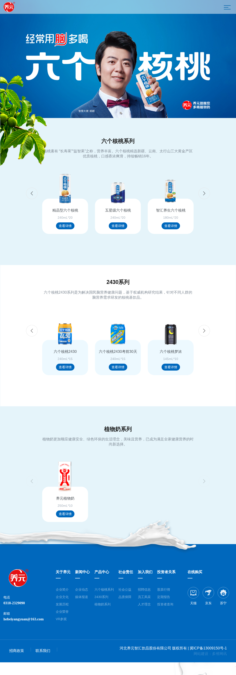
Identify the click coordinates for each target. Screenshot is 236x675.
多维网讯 (219, 654)
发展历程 (62, 604)
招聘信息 (144, 589)
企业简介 (62, 589)
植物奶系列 (102, 604)
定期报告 (163, 597)
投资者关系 (166, 572)
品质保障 (124, 597)
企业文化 (62, 597)
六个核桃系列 (104, 589)
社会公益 (124, 589)
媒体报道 (81, 597)
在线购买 (195, 572)
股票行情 (163, 589)
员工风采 (144, 597)
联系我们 (42, 651)
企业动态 (81, 589)
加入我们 (145, 572)
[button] (204, 193)
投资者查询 (165, 604)
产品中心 (101, 572)
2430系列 (101, 597)
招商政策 (16, 651)
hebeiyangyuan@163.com (23, 619)
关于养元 (63, 572)
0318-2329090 (14, 603)
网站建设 (201, 654)
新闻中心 (82, 572)
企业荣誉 (62, 611)
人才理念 (144, 604)
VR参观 (61, 619)
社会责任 (125, 572)
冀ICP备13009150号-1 (208, 648)
